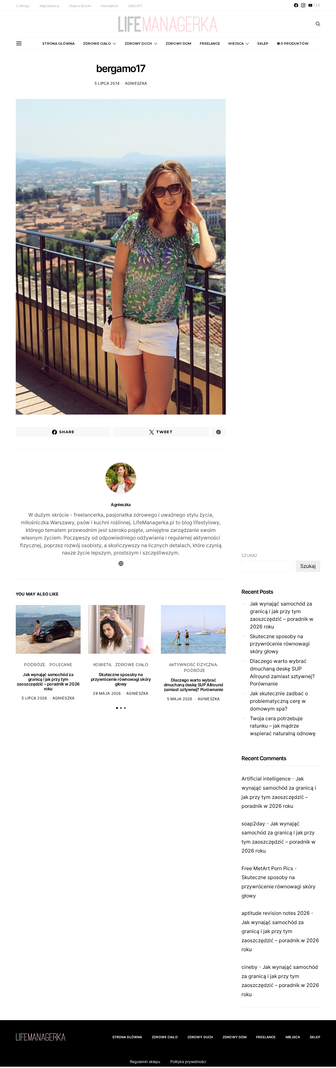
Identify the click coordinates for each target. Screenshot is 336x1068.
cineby (250, 967)
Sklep (262, 44)
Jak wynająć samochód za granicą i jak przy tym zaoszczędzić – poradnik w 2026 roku (48, 681)
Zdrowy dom (178, 44)
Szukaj (249, 555)
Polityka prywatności (188, 1061)
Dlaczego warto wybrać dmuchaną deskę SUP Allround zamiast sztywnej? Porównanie (193, 684)
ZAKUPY (135, 6)
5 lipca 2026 (34, 698)
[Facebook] (296, 5)
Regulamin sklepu (145, 1061)
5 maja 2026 (179, 699)
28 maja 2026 (107, 693)
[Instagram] (303, 5)
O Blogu (23, 6)
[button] (117, 708)
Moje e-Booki (80, 6)
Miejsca (236, 44)
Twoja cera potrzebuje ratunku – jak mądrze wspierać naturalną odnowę (283, 726)
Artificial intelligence (266, 778)
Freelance (210, 44)
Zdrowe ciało (97, 44)
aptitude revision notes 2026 (276, 913)
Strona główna (58, 44)
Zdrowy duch (138, 44)
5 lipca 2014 (106, 83)
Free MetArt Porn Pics (267, 868)
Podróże (34, 664)
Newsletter (109, 6)
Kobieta (102, 664)
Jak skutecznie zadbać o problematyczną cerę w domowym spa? (279, 701)
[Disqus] (121, 795)
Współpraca (49, 6)
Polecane (60, 664)
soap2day (253, 823)
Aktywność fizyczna (193, 664)
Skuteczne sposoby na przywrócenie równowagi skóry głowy (121, 679)
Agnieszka (136, 83)
